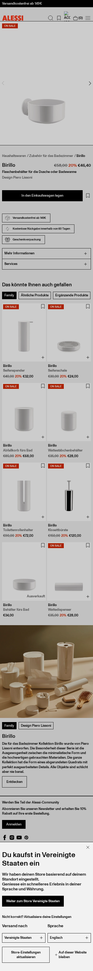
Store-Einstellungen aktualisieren (26, 954)
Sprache (55, 925)
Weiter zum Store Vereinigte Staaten (33, 901)
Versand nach (14, 925)
